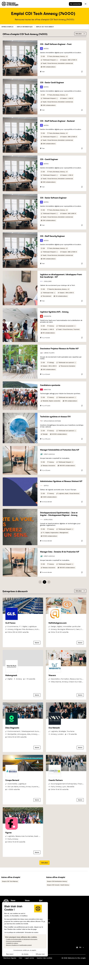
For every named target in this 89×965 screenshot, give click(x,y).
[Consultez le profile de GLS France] (23, 613)
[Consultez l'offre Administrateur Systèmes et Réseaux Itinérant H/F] (20, 491)
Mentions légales (9, 958)
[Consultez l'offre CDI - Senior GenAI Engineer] (20, 96)
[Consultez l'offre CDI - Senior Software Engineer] (20, 212)
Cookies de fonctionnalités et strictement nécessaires (21, 939)
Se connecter (75, 4)
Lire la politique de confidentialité (14, 932)
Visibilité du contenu (12, 943)
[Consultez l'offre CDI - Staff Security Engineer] (20, 250)
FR (80, 947)
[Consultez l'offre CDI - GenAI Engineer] (20, 173)
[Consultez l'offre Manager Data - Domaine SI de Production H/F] (20, 562)
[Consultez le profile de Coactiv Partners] (66, 770)
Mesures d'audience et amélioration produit (19, 945)
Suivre (37, 642)
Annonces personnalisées (13, 941)
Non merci (9, 954)
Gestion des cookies (44, 958)
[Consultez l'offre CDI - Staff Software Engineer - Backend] (20, 135)
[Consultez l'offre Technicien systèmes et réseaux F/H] (20, 428)
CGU (20, 958)
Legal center (29, 958)
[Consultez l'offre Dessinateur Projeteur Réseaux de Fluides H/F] (20, 362)
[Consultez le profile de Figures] (23, 823)
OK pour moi (40, 954)
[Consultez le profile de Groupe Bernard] (23, 770)
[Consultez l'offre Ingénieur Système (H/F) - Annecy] (20, 325)
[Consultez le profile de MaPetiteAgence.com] (66, 613)
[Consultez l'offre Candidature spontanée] (20, 395)
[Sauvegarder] (82, 71)
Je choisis (25, 954)
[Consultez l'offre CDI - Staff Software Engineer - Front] (20, 58)
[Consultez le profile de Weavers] (66, 666)
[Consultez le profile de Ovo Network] (66, 718)
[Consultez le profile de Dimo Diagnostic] (23, 718)
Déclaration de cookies (31, 932)
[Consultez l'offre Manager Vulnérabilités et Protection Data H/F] (20, 460)
